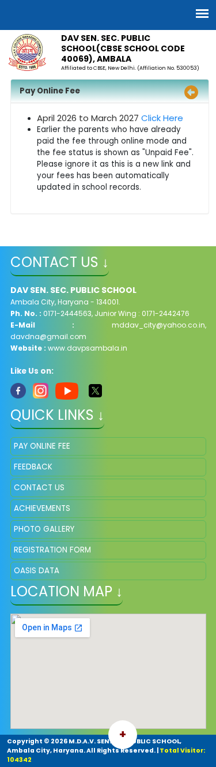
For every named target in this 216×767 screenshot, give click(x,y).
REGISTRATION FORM (52, 549)
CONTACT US (39, 487)
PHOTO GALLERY (44, 529)
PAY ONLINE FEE (42, 446)
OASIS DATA (36, 570)
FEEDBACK (33, 466)
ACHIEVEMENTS (42, 508)
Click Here (162, 118)
